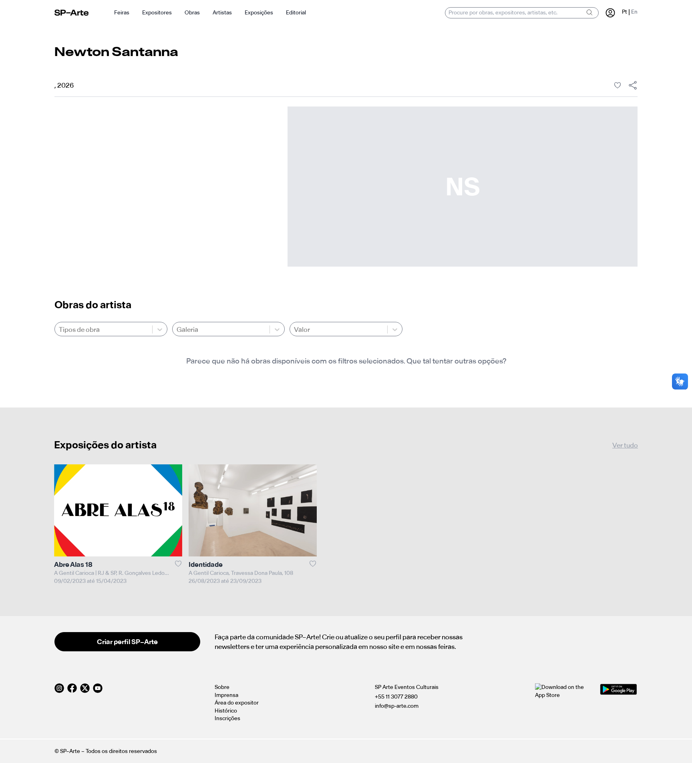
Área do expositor (237, 702)
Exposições (259, 12)
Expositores (157, 12)
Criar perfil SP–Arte (127, 642)
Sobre (222, 687)
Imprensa (226, 695)
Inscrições (227, 718)
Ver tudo (625, 445)
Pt (624, 11)
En (634, 11)
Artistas (222, 12)
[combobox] (59, 329)
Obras (192, 12)
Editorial (296, 12)
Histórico (226, 710)
